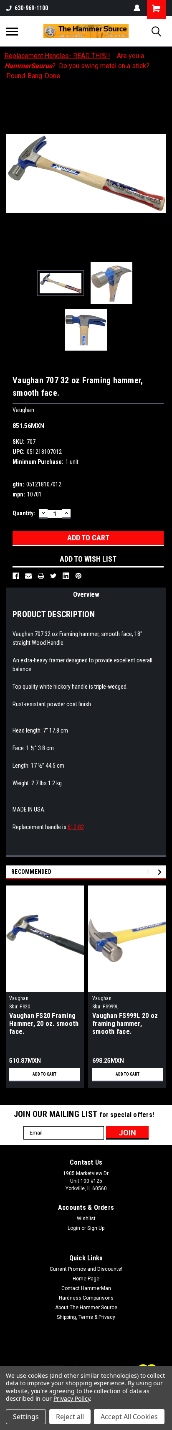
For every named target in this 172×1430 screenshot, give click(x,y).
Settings (26, 1416)
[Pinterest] (78, 576)
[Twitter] (53, 576)
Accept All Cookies (129, 1416)
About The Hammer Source (86, 1307)
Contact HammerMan (86, 1288)
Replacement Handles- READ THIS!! (57, 56)
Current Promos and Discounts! (86, 1269)
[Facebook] (16, 576)
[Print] (41, 576)
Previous (12, 173)
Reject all (70, 1416)
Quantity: (24, 513)
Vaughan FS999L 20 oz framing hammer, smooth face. (125, 1024)
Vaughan (18, 998)
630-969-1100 (31, 8)
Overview (86, 594)
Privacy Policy (71, 1398)
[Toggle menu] (12, 31)
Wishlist (86, 1218)
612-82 (76, 827)
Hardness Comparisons (86, 1298)
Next (159, 173)
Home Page (86, 1279)
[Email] (28, 576)
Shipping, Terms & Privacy (86, 1317)
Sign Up (95, 1228)
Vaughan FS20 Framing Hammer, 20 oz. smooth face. (43, 1024)
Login (74, 1228)
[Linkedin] (66, 576)
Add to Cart (44, 1074)
